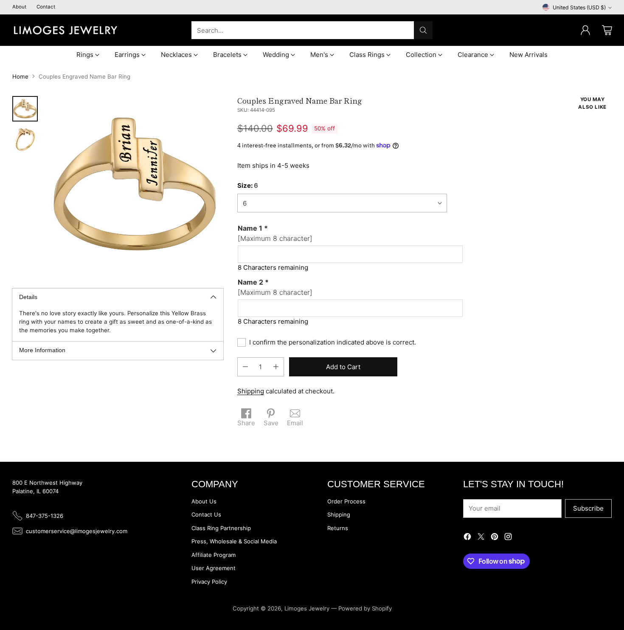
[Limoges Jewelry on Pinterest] (494, 538)
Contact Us (206, 514)
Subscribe (588, 508)
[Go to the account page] (585, 30)
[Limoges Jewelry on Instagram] (508, 538)
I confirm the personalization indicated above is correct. (332, 342)
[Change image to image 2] (25, 139)
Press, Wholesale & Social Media (234, 541)
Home (20, 76)
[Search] (423, 30)
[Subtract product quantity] (245, 367)
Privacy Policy (209, 581)
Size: (247, 185)
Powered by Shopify (365, 608)
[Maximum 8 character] (275, 233)
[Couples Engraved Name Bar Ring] (134, 184)
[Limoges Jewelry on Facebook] (467, 538)
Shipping (250, 391)
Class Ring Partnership (221, 528)
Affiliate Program (213, 554)
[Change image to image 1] (25, 108)
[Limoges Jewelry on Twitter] (481, 538)
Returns (337, 528)
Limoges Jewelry (306, 608)
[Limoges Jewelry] (65, 30)
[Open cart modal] (607, 30)
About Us (203, 501)
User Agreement (213, 568)
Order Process (346, 501)
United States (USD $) (579, 7)
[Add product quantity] (276, 367)
